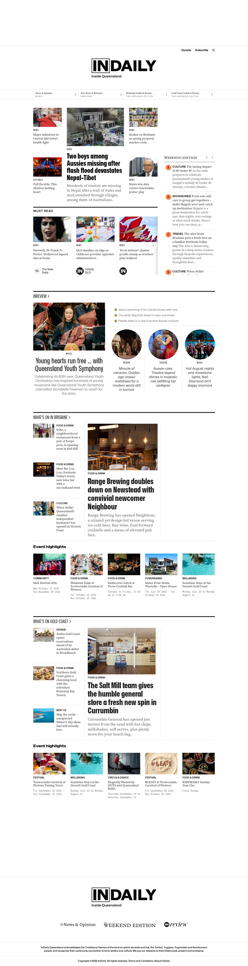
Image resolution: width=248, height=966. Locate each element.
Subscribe (201, 50)
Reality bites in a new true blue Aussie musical (148, 321)
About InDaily (162, 960)
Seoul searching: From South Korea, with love (147, 309)
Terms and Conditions (140, 960)
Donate (186, 50)
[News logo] (78, 924)
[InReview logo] (176, 924)
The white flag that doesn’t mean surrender (146, 315)
